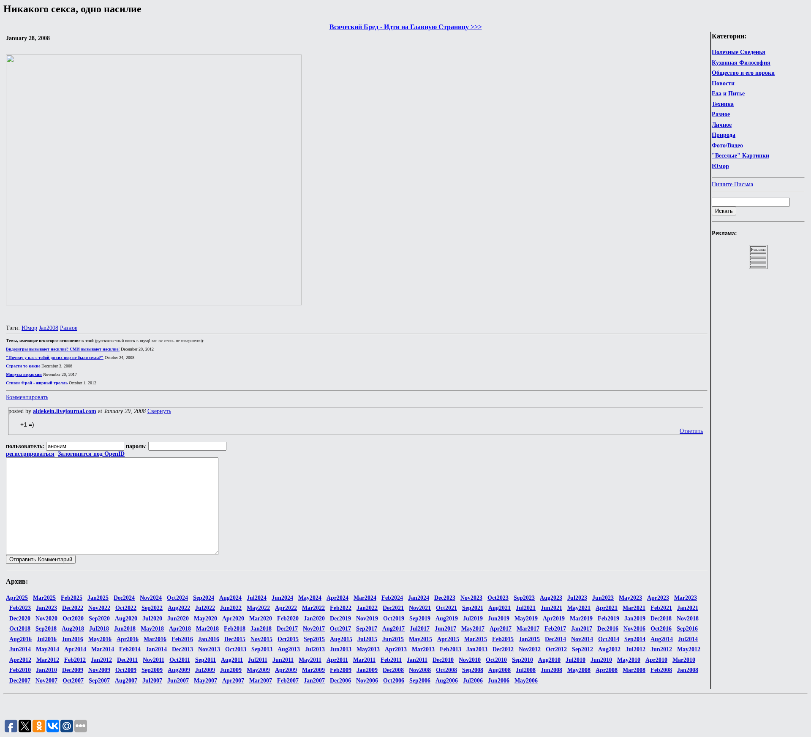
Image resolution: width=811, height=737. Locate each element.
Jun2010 (601, 660)
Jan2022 (367, 608)
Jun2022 (231, 608)
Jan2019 (634, 618)
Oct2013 (235, 649)
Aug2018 (73, 628)
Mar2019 (581, 618)
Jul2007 (152, 680)
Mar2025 (44, 598)
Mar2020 (260, 618)
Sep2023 (524, 598)
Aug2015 (341, 639)
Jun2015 (393, 639)
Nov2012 (530, 649)
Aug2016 (20, 639)
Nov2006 (367, 680)
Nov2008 (420, 670)
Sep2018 (46, 628)
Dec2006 (340, 680)
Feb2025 (71, 598)
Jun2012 (661, 649)
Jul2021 (526, 608)
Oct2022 (125, 608)
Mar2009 (313, 670)
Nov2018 (688, 618)
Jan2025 (98, 598)
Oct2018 (19, 628)
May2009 (258, 670)
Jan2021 (687, 608)
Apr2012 (20, 660)
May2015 (420, 639)
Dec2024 (124, 598)
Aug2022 (179, 608)
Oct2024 (177, 598)
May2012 (688, 649)
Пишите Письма (732, 184)
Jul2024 (257, 598)
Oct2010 (496, 660)
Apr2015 (448, 639)
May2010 (628, 660)
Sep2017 (366, 628)
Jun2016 (72, 639)
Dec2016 (607, 628)
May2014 (47, 649)
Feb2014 (130, 649)
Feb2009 (340, 670)
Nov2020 (46, 618)
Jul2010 (575, 660)
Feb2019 (608, 618)
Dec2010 (443, 660)
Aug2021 (499, 608)
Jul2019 (473, 618)
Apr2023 (658, 598)
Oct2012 (556, 649)
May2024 (309, 598)
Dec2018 (661, 618)
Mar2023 (685, 598)
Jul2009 (205, 670)
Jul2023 (577, 598)
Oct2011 (179, 660)
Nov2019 (367, 618)
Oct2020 (73, 618)
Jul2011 (257, 660)
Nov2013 (209, 649)
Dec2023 (444, 598)
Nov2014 (582, 639)
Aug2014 (661, 639)
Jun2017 (445, 628)
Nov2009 (99, 670)
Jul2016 (47, 639)
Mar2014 (102, 649)
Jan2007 (314, 680)
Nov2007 (46, 680)
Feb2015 (503, 639)
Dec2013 (182, 649)
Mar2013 (423, 649)
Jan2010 (46, 670)
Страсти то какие (23, 366)
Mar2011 (364, 660)
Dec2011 (127, 660)
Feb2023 (20, 608)
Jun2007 (178, 680)
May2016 (100, 639)
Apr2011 (337, 660)
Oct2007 (73, 680)
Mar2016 (155, 639)
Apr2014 (75, 649)
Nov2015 (261, 639)
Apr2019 (554, 618)
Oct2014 (608, 639)
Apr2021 (607, 608)
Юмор (720, 166)
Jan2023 (46, 608)
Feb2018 (234, 628)
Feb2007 (288, 680)
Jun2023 (603, 598)
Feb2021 (661, 608)
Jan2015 (529, 639)
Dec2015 (234, 639)
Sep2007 (99, 680)
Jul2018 (99, 628)
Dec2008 (393, 670)
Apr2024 (337, 598)
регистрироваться (30, 454)
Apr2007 (233, 680)
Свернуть (159, 411)
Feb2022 (340, 608)
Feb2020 (288, 618)
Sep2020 (99, 618)
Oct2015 (288, 639)
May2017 (472, 628)
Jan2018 (261, 628)
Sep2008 (472, 670)
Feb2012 (75, 660)
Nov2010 (470, 660)
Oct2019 (393, 618)
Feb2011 (391, 660)
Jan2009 (367, 670)
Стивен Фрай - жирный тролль (37, 383)
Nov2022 (99, 608)
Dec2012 (503, 649)
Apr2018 (180, 628)
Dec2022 (72, 608)
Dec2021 (393, 608)
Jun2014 (20, 649)
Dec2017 (287, 628)
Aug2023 (551, 598)
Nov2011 (153, 660)
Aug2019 (446, 618)
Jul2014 (688, 639)
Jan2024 (418, 598)
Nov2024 (151, 598)
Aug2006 (446, 680)
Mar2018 (207, 628)
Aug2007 (126, 680)
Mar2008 (634, 670)
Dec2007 (19, 680)
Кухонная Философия (741, 63)
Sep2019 (419, 618)
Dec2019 (340, 618)
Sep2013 (261, 649)
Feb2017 (555, 628)
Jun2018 (125, 628)
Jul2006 (473, 680)
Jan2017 (581, 628)
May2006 (526, 680)
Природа (723, 135)
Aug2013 (289, 649)
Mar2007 (260, 680)
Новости (723, 83)
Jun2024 (282, 598)
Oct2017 (340, 628)
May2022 (258, 608)
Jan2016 (208, 639)
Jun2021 (551, 608)
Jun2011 (283, 660)
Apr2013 (396, 649)
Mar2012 (47, 660)
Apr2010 (656, 660)
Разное (721, 114)
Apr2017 (501, 628)
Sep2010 (522, 660)
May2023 (630, 598)
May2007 (205, 680)
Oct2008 (446, 670)
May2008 (579, 670)
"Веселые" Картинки (740, 155)
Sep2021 (472, 608)
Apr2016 (128, 639)
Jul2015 (367, 639)
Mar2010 (683, 660)
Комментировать (27, 397)
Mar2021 (634, 608)
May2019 (526, 618)
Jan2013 (476, 649)
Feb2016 (182, 639)
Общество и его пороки (743, 73)
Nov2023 (471, 598)
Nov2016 (634, 628)
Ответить (691, 431)
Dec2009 (72, 670)
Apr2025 (17, 598)
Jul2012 (635, 649)
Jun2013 (340, 649)
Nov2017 (314, 628)
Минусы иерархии (24, 374)
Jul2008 (526, 670)
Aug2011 (232, 660)
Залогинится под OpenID (91, 454)
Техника (723, 104)
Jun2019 (498, 618)
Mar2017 (528, 628)
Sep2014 (634, 639)
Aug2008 (499, 670)
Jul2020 (152, 618)
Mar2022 (313, 608)
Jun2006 (498, 680)
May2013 (368, 649)
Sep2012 (582, 649)
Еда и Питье (728, 93)
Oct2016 (661, 628)
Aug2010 (549, 660)
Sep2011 (205, 660)
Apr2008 (607, 670)
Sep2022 (152, 608)
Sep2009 (152, 670)
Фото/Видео (727, 145)
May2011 (310, 660)
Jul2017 (420, 628)
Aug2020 (126, 618)
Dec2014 (555, 639)
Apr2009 (286, 670)
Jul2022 (205, 608)
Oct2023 (498, 598)
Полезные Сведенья (738, 52)
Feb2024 (392, 598)
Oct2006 (393, 680)
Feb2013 (450, 649)
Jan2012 (101, 660)
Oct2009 (125, 670)
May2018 (152, 628)
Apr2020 (233, 618)
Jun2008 (551, 670)
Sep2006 (419, 680)
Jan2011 (417, 660)
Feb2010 (20, 670)
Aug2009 (179, 670)
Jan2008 (48, 328)
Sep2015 (314, 639)
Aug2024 (230, 598)
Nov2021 (420, 608)
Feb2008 (661, 670)
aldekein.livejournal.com (64, 411)
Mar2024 (365, 598)
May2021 (579, 608)
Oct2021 (446, 608)
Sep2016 (687, 628)
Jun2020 (178, 618)
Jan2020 (314, 618)
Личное (722, 125)
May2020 (205, 618)
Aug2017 (393, 628)
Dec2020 (19, 618)
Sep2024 (203, 598)
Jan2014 (156, 649)
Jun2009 (231, 670)
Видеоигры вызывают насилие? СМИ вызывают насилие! (63, 349)
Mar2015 (475, 639)
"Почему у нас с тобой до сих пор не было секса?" (54, 357)
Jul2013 (315, 649)
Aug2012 (609, 649)
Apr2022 (286, 608)
